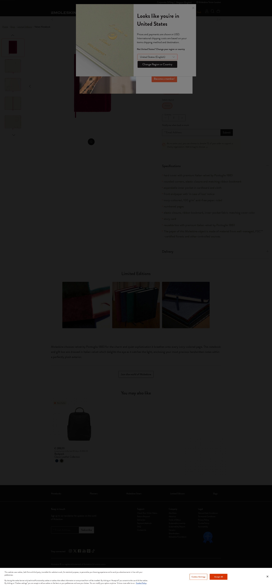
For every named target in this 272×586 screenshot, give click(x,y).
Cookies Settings (198, 576)
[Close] (267, 576)
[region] (136, 577)
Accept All (218, 576)
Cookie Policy (141, 583)
